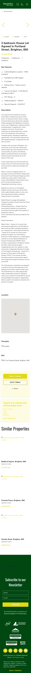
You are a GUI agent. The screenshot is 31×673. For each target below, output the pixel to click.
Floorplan (16, 36)
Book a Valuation (15, 670)
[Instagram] (15, 651)
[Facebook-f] (5, 651)
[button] (28, 25)
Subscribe (15, 605)
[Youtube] (26, 651)
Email (14, 418)
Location (6, 36)
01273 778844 (15, 382)
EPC (25, 36)
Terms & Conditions (10, 613)
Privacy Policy (22, 613)
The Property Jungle (18, 657)
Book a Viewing (15, 376)
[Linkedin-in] (21, 651)
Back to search (8, 11)
